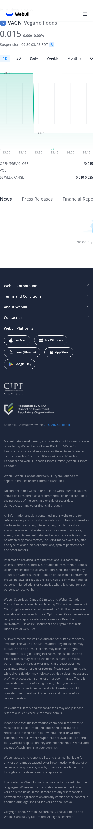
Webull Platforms (18, 328)
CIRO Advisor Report (57, 425)
